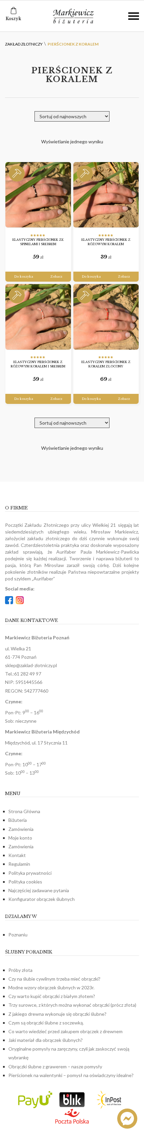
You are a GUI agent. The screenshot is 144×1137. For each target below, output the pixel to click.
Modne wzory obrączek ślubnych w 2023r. (51, 987)
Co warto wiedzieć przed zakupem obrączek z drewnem (65, 1031)
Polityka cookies (25, 881)
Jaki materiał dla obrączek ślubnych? (45, 1040)
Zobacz (56, 276)
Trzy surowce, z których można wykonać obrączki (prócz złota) (72, 1005)
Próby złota (20, 970)
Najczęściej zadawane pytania (38, 890)
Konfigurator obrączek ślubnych (41, 899)
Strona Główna (24, 811)
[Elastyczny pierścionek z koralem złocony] (106, 317)
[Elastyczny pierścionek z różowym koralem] (106, 195)
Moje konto (20, 838)
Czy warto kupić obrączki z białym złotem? (51, 996)
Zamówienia (20, 829)
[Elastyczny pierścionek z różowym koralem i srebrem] (38, 317)
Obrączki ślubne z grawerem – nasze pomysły (55, 1066)
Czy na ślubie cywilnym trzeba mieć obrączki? (54, 979)
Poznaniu (17, 934)
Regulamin (19, 864)
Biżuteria (17, 820)
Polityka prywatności (30, 873)
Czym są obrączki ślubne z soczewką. (46, 1022)
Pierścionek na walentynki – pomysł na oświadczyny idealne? (71, 1075)
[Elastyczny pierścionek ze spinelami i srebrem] (38, 195)
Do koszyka (23, 276)
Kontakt (17, 855)
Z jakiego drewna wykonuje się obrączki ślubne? (57, 1014)
